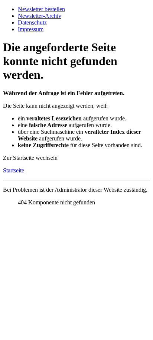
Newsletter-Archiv (39, 16)
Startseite (13, 170)
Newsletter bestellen (41, 9)
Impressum (30, 29)
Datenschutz (32, 22)
